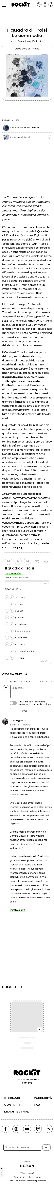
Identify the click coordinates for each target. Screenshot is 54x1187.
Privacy (2, 1173)
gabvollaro (17, 909)
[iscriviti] (46, 1147)
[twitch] (38, 1129)
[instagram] (16, 1129)
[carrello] (39, 4)
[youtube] (27, 1129)
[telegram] (49, 1129)
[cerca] (45, 4)
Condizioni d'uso (20, 1177)
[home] (21, 4)
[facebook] (5, 1129)
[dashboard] (51, 4)
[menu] (3, 4)
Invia (24, 710)
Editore (25, 1163)
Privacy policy (35, 1177)
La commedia (13, 573)
